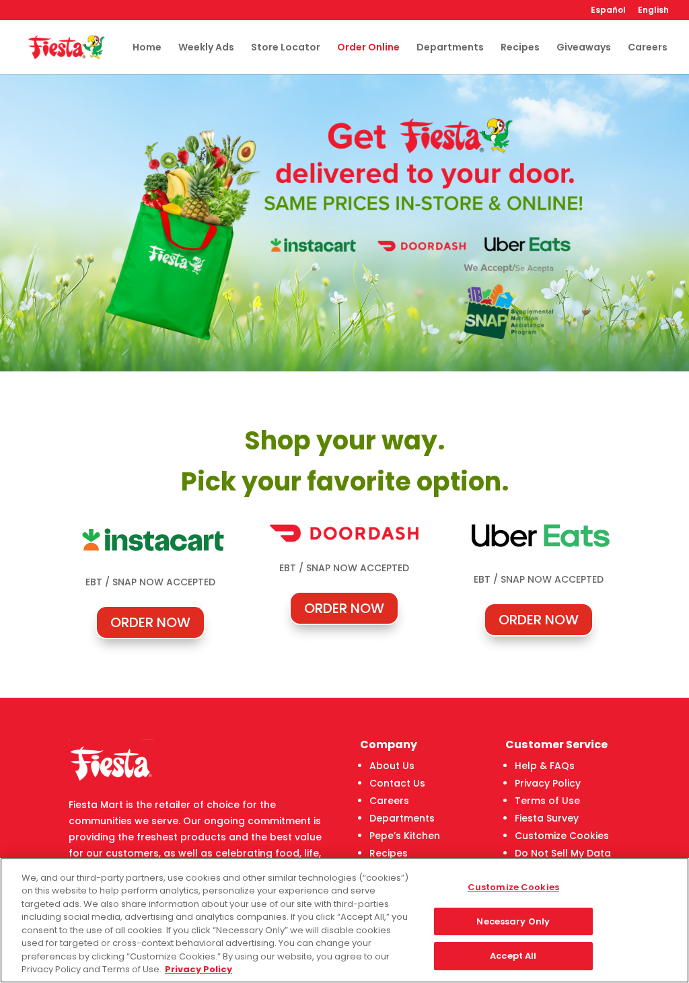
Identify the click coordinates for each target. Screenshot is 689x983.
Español (608, 10)
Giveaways (583, 48)
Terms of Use (547, 800)
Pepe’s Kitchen (404, 835)
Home (147, 48)
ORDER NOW (150, 622)
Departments (450, 48)
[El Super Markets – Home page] (66, 46)
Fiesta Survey (547, 818)
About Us (391, 765)
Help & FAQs (545, 765)
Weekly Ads (206, 48)
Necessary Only (513, 921)
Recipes (520, 48)
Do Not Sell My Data (563, 853)
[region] (344, 920)
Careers (647, 48)
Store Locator (285, 48)
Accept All (513, 955)
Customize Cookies (562, 835)
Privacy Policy (548, 783)
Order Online (368, 48)
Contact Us (397, 783)
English (653, 10)
